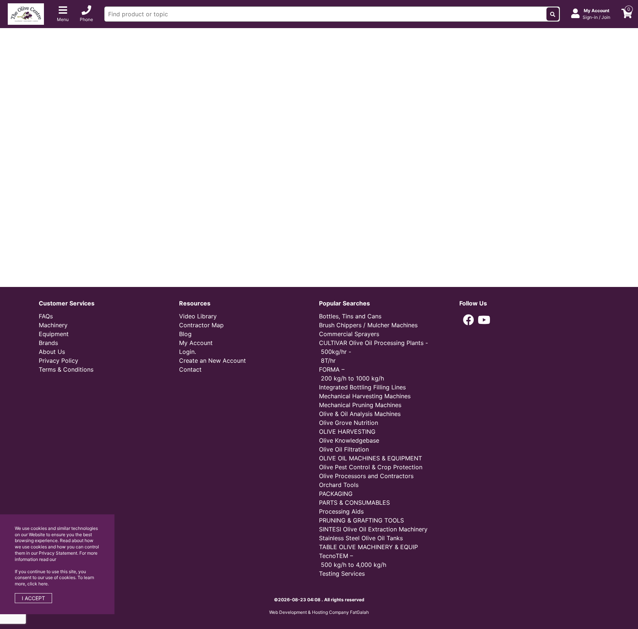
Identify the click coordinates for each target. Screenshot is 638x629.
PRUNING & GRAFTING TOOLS (361, 520)
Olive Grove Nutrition (348, 422)
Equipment (54, 334)
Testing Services (342, 573)
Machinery (53, 325)
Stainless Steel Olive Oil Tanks (361, 538)
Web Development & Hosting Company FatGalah (319, 612)
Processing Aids (341, 511)
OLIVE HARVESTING (347, 431)
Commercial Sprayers (349, 334)
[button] (468, 320)
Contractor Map (201, 325)
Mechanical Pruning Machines (360, 405)
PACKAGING (336, 493)
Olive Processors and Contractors (366, 476)
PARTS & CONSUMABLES (354, 502)
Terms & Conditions (66, 369)
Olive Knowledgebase (349, 440)
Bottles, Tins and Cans (350, 316)
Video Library (198, 316)
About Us (52, 351)
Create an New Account (212, 360)
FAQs (46, 316)
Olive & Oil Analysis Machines (360, 413)
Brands (48, 342)
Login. (187, 351)
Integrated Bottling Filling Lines (362, 387)
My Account (196, 342)
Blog (185, 334)
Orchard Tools (339, 484)
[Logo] (26, 13)
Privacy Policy (58, 360)
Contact (190, 369)
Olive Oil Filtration (344, 449)
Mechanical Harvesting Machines (365, 396)
